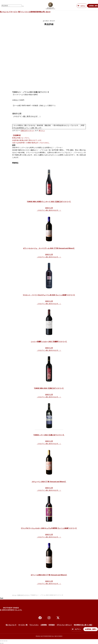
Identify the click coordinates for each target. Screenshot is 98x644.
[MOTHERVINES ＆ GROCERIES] (50, 8)
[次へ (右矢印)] (2, 643)
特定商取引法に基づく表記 (83, 625)
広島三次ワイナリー (27, 130)
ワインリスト (24, 12)
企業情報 (32, 12)
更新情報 (38, 12)
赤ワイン (42, 130)
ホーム (14, 595)
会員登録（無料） (91, 629)
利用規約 (52, 625)
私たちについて (5, 12)
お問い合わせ (46, 12)
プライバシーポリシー (64, 625)
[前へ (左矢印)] (1, 643)
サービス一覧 (15, 12)
